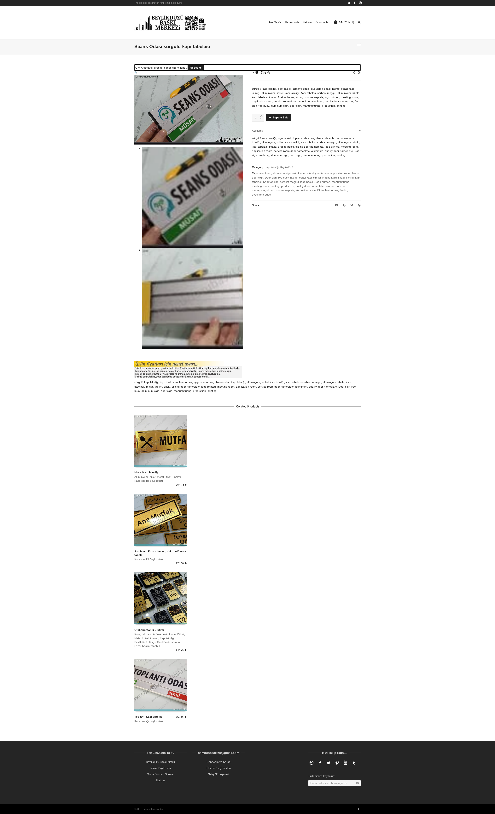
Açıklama (257, 130)
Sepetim (195, 67)
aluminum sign (282, 173)
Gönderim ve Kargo (218, 761)
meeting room (260, 186)
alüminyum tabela (318, 173)
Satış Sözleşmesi (218, 774)
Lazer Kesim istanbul (147, 645)
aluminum (265, 173)
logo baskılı (307, 181)
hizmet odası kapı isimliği (305, 177)
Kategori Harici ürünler (148, 634)
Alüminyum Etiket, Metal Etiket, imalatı (157, 476)
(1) (346, 22)
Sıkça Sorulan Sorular (160, 774)
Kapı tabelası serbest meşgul (281, 181)
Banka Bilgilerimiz (160, 768)
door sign (257, 177)
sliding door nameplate (280, 190)
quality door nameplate (310, 186)
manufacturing (340, 181)
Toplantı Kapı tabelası (148, 716)
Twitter (349, 3)
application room (340, 173)
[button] (136, 72)
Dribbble (360, 3)
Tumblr (354, 763)
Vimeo (337, 763)
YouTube (345, 763)
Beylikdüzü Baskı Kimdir (160, 761)
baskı (355, 173)
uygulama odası (261, 194)
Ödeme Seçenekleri (219, 768)
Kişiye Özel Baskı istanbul (164, 642)
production (287, 186)
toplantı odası (329, 190)
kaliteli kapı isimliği (342, 177)
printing (275, 186)
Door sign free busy (277, 177)
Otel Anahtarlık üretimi (149, 629)
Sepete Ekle (280, 117)
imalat (326, 177)
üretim (343, 190)
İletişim (160, 780)
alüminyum (299, 173)
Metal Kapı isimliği (146, 472)
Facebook (354, 3)
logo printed (323, 181)
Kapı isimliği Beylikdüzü (279, 167)
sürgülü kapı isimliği (308, 190)
